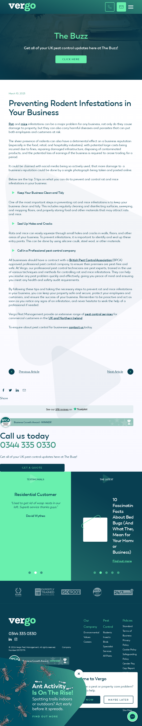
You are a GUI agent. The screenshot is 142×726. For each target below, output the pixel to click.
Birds (105, 641)
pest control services (99, 314)
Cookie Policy (129, 649)
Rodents (107, 632)
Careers (87, 641)
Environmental (91, 632)
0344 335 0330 (28, 445)
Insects (106, 637)
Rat (11, 124)
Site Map (127, 710)
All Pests (107, 655)
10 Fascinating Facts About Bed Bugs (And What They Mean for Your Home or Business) (124, 526)
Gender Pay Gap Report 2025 (129, 668)
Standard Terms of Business (127, 631)
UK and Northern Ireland (65, 318)
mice (24, 124)
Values (87, 637)
